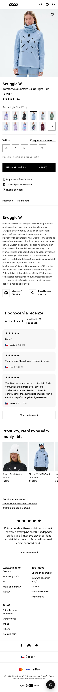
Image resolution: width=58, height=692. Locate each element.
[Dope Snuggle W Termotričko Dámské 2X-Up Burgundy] (42, 126)
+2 (51, 126)
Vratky (6, 591)
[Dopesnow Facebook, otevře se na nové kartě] (21, 646)
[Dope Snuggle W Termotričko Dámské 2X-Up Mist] (6, 126)
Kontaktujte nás (11, 576)
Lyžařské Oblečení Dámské (16, 507)
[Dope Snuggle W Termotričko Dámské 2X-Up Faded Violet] (15, 126)
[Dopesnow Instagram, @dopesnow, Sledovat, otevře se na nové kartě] (29, 646)
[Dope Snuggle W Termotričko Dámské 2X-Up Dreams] (6, 115)
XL (42, 148)
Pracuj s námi (10, 633)
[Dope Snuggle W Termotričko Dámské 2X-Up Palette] (42, 115)
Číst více (16, 294)
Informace (7, 200)
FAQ (5, 581)
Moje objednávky (12, 586)
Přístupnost (38, 596)
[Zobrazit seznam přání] (47, 4)
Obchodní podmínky (42, 572)
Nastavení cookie (40, 591)
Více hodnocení (29, 415)
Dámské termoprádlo (13, 499)
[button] (29, 685)
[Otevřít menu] (4, 4)
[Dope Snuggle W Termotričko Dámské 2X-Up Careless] (33, 126)
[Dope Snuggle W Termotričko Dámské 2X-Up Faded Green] (52, 115)
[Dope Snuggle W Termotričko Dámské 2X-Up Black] (24, 115)
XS (6, 148)
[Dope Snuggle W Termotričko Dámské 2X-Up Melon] (15, 115)
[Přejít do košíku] (53, 4)
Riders (6, 628)
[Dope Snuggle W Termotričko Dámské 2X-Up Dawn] (24, 126)
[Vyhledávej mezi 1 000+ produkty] (41, 5)
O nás (6, 623)
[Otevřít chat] (50, 684)
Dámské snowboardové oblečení (19, 503)
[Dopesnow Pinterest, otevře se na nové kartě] (36, 646)
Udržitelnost (9, 618)
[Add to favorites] (52, 15)
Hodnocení (23, 200)
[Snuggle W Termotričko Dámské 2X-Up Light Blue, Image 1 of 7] (29, 43)
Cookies (36, 586)
